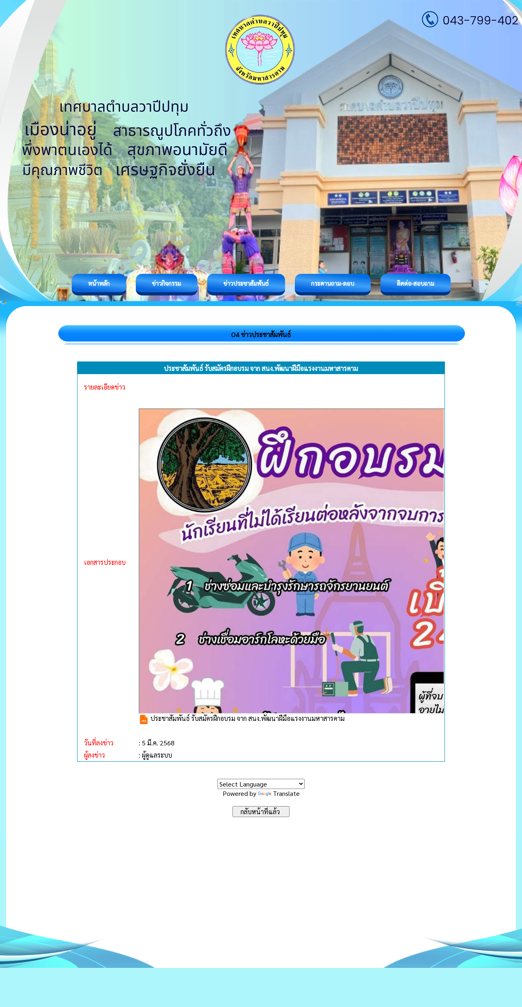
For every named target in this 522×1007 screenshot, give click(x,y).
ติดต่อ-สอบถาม (415, 283)
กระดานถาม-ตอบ (332, 283)
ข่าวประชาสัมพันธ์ (246, 283)
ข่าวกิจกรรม (166, 283)
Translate (286, 793)
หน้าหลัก (99, 283)
